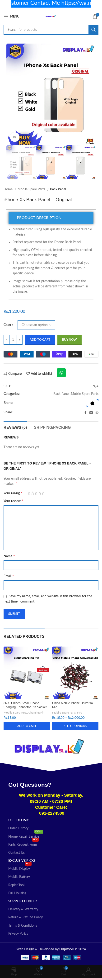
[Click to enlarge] (14, 137)
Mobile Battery (19, 877)
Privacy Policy (18, 933)
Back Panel (58, 189)
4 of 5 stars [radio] (40, 493)
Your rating (13, 493)
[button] (27, 726)
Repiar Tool (16, 885)
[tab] (51, 218)
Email (9, 576)
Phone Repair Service (25, 835)
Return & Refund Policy (25, 917)
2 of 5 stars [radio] (32, 493)
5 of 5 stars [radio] (43, 493)
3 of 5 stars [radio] (36, 493)
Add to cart (40, 339)
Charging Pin (36, 712)
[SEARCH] (93, 30)
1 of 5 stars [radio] (29, 493)
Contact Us (16, 852)
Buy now (69, 339)
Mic (79, 712)
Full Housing (17, 893)
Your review (13, 501)
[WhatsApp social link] (97, 412)
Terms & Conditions (22, 925)
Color (7, 325)
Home (9, 189)
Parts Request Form (23, 843)
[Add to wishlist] (46, 651)
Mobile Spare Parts (32, 189)
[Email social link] (91, 412)
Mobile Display (19, 868)
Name (9, 556)
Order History (18, 828)
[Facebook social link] (85, 412)
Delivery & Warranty (23, 909)
